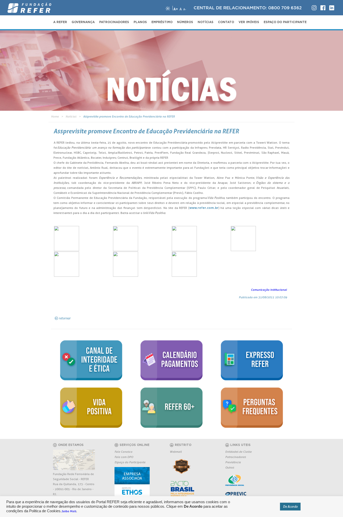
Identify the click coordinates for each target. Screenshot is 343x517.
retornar (65, 318)
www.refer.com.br (203, 207)
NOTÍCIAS (205, 22)
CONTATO (226, 22)
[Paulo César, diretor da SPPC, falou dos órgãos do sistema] (260, 238)
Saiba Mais (69, 511)
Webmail (176, 451)
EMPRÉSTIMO (162, 22)
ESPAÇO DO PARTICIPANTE (285, 22)
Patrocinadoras (235, 457)
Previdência (233, 462)
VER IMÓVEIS (249, 22)
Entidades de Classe (238, 451)
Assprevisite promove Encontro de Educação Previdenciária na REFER (129, 116)
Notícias (71, 116)
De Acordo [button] (290, 506)
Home (55, 116)
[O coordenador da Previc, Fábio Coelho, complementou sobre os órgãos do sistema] (83, 264)
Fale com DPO (124, 457)
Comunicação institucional (269, 290)
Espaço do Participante (130, 462)
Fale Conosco (123, 451)
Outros (229, 467)
